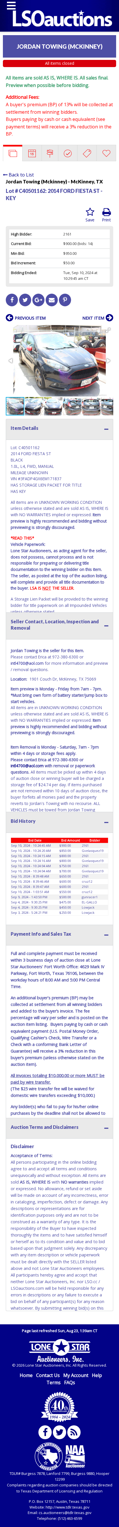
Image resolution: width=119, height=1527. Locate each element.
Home (26, 1375)
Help (97, 1375)
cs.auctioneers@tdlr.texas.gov (65, 1512)
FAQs (69, 1382)
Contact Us (48, 1375)
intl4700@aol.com (27, 663)
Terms (54, 1382)
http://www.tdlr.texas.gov (68, 1507)
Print (106, 220)
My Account (75, 1375)
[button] (108, 330)
